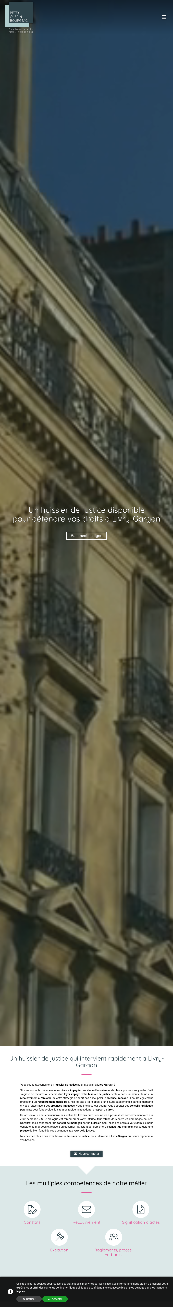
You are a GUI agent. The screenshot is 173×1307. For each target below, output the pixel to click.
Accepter (57, 1299)
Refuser (30, 1299)
